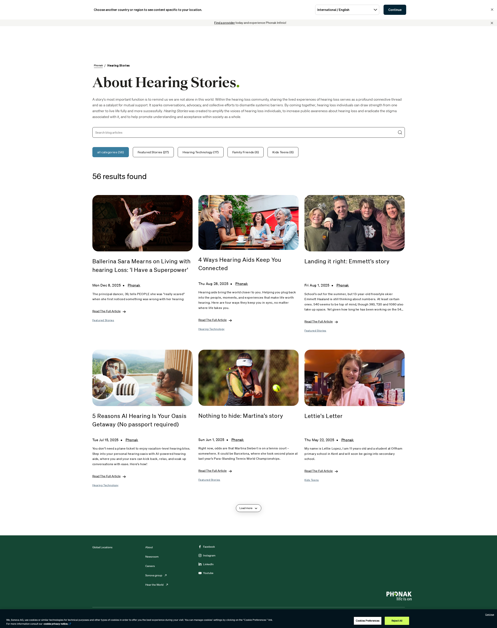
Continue (395, 10)
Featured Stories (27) (153, 152)
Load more (246, 508)
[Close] (492, 23)
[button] (400, 132)
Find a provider (224, 23)
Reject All (397, 620)
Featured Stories (103, 320)
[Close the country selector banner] (492, 9)
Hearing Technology (211, 329)
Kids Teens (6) (283, 152)
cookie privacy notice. (56, 623)
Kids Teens (311, 480)
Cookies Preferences (367, 620)
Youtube (208, 573)
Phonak (134, 285)
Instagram (209, 555)
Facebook (209, 546)
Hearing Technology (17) (201, 152)
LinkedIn (208, 564)
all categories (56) (110, 152)
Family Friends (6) (245, 152)
